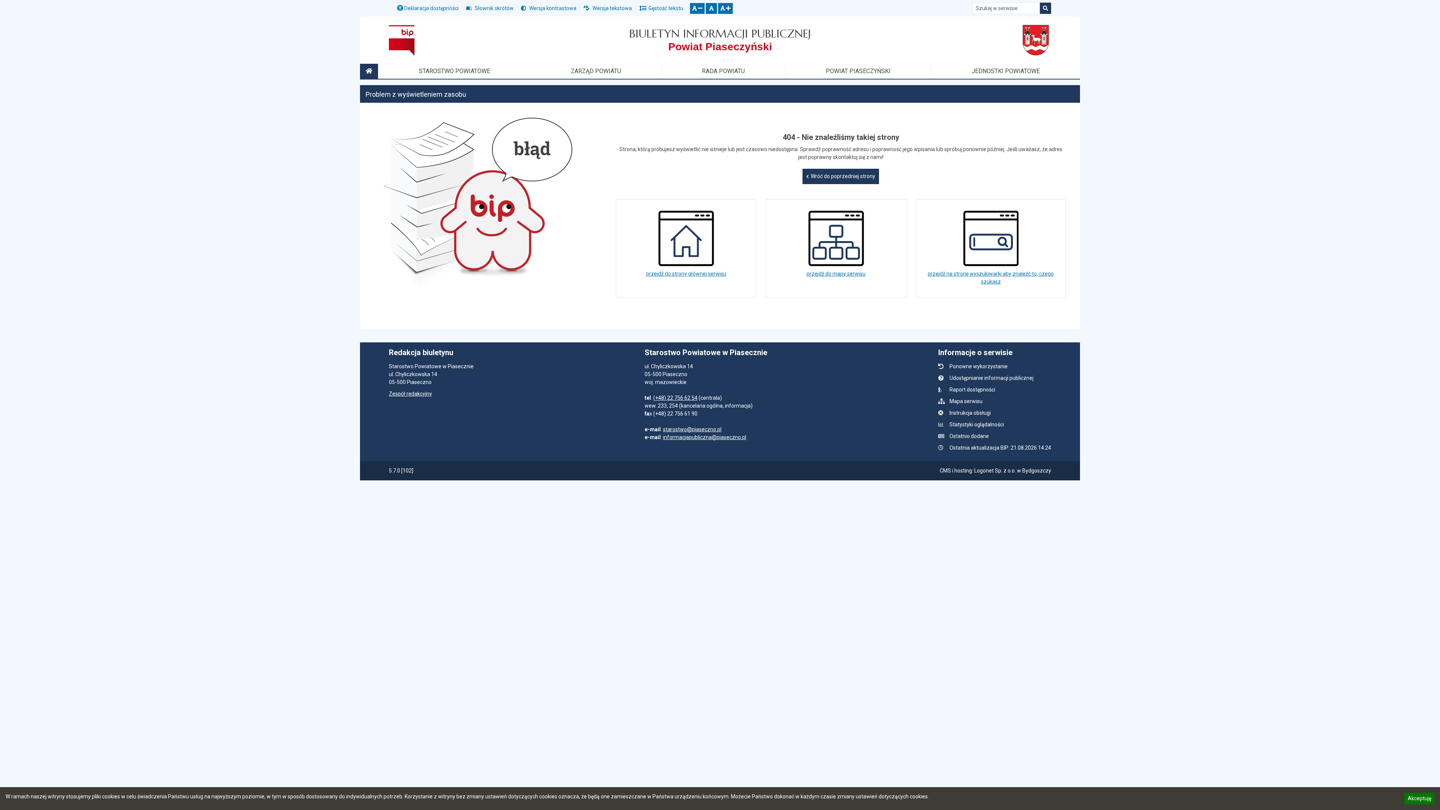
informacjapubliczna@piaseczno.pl (704, 437)
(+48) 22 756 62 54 (675, 398)
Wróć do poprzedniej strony (843, 176)
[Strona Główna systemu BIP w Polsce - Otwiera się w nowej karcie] (402, 40)
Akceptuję (1419, 799)
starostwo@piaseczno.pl (692, 429)
